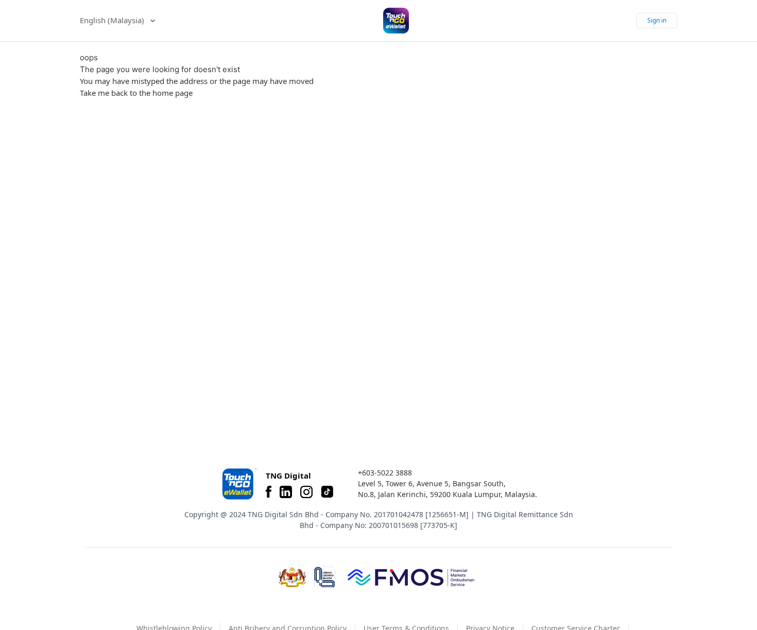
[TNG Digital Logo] (396, 20)
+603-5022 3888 (385, 473)
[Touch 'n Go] (238, 484)
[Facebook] (268, 492)
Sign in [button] (656, 20)
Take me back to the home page (136, 93)
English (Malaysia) (113, 20)
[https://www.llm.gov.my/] (324, 577)
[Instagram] (306, 492)
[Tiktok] (327, 492)
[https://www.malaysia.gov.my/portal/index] (292, 577)
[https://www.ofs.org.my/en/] (410, 577)
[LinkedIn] (286, 492)
